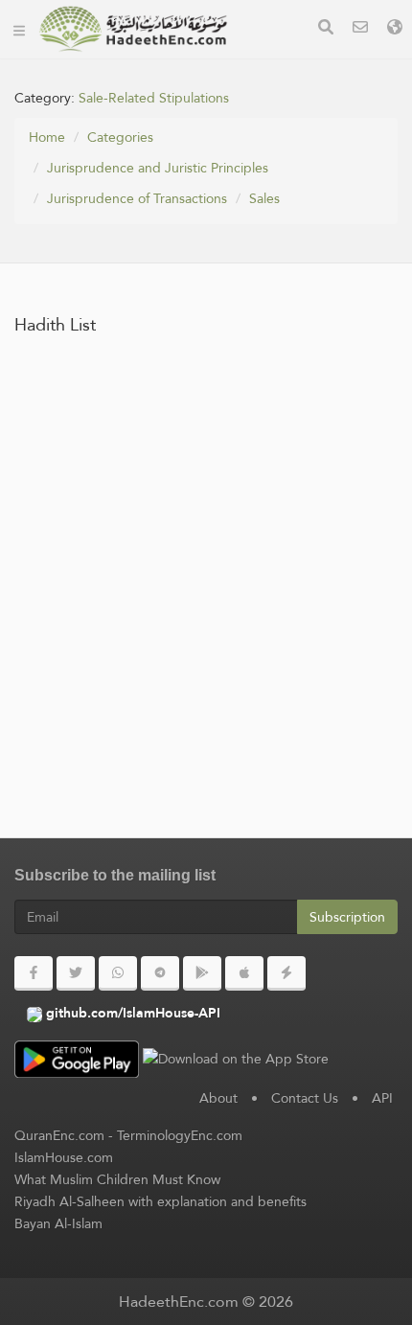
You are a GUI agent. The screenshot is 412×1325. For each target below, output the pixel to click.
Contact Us (304, 1097)
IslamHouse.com (63, 1157)
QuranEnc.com (59, 1135)
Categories (120, 137)
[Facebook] (33, 973)
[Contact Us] (360, 29)
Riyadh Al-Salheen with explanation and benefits (160, 1201)
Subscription (347, 916)
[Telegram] (160, 973)
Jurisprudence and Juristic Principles (157, 167)
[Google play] (202, 973)
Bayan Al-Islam (58, 1223)
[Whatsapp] (118, 973)
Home (47, 137)
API (382, 1097)
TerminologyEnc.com (179, 1135)
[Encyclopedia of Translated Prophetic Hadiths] (133, 28)
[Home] (19, 28)
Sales (264, 198)
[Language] (395, 29)
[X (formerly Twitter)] (76, 973)
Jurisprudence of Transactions (137, 198)
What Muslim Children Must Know (117, 1179)
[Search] (326, 29)
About (218, 1097)
